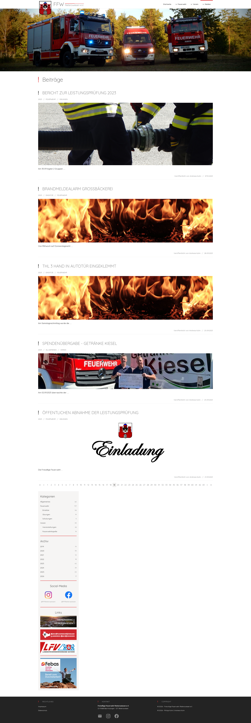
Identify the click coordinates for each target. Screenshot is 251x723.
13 (92, 485)
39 (189, 485)
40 (192, 485)
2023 (40, 99)
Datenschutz (42, 710)
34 (170, 485)
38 (185, 485)
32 (163, 485)
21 (122, 485)
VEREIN (63, 350)
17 (107, 485)
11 (84, 485)
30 (155, 485)
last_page (211, 485)
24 (133, 485)
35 (174, 485)
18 (111, 485)
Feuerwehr (180, 4)
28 (148, 485)
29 (151, 485)
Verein (194, 4)
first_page (40, 485)
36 (177, 485)
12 (88, 485)
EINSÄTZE (49, 195)
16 (103, 485)
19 (114, 485)
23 (129, 485)
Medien (206, 4)
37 (181, 485)
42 (200, 485)
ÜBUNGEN (63, 99)
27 (144, 485)
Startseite (167, 4)
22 (125, 485)
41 (196, 485)
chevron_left (44, 485)
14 (96, 485)
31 (159, 485)
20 (118, 485)
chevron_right (207, 485)
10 (81, 485)
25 (137, 485)
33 (166, 485)
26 (140, 485)
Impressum (42, 706)
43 (203, 485)
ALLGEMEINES (51, 350)
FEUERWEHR (51, 99)
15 (99, 485)
